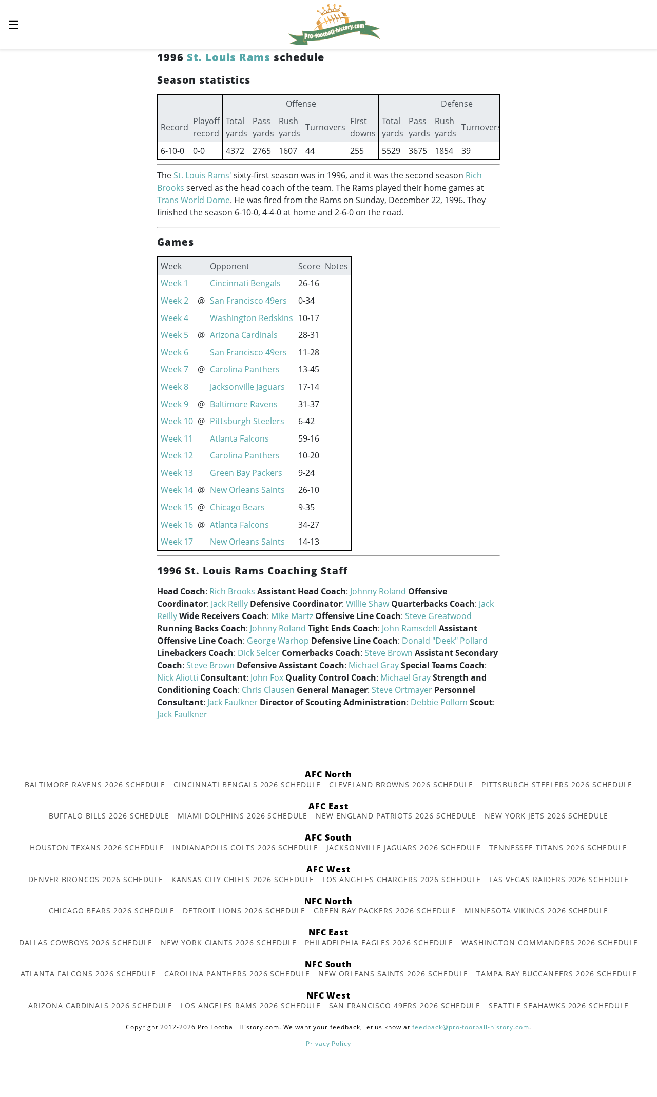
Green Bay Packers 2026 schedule (385, 910)
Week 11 (177, 438)
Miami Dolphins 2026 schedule (242, 816)
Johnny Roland (378, 591)
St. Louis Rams (228, 57)
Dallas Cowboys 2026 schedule (85, 942)
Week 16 (177, 524)
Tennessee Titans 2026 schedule (558, 847)
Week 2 (174, 300)
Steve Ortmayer (402, 689)
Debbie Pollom (439, 702)
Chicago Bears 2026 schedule (112, 910)
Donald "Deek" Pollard (445, 640)
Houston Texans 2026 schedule (97, 847)
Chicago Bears (237, 507)
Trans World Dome (193, 200)
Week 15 (177, 507)
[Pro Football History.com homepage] (334, 23)
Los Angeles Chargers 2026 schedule (401, 879)
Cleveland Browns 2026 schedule (401, 784)
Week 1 (174, 283)
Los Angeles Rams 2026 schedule (251, 1005)
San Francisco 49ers (248, 300)
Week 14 (177, 489)
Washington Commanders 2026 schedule (549, 942)
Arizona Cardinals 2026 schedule (100, 1005)
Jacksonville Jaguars (247, 386)
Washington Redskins (251, 318)
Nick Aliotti (177, 677)
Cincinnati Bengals (245, 283)
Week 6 (174, 352)
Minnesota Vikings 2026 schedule (536, 910)
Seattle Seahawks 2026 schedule (559, 1005)
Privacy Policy (328, 1043)
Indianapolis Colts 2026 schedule (245, 847)
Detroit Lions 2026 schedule (244, 910)
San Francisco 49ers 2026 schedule (405, 1005)
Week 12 (177, 455)
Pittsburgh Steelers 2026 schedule (556, 784)
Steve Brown (388, 653)
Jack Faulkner (232, 702)
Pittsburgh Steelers (247, 421)
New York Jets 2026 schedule (546, 816)
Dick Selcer (259, 653)
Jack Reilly (229, 603)
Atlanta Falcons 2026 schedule (89, 974)
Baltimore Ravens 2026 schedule (95, 784)
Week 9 (174, 404)
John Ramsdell (409, 628)
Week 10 (177, 421)
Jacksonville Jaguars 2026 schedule (403, 847)
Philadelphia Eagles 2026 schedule (379, 942)
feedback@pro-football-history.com (470, 1027)
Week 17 (177, 541)
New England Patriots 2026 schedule (396, 816)
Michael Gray (374, 665)
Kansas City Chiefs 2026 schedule (242, 879)
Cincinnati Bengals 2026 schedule (247, 784)
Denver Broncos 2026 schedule (95, 879)
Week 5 (174, 335)
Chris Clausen (268, 689)
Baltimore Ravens (244, 404)
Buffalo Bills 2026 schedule (109, 816)
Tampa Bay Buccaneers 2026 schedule (556, 974)
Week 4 (174, 318)
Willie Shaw (367, 603)
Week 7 (174, 369)
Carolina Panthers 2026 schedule (237, 974)
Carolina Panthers (245, 369)
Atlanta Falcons (239, 438)
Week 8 (174, 386)
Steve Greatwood (438, 616)
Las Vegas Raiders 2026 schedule (559, 879)
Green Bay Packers (246, 472)
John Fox (266, 677)
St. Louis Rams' (202, 175)
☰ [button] (14, 24)
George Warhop (278, 640)
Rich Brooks (232, 591)
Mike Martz (292, 616)
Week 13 (177, 472)
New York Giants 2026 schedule (229, 942)
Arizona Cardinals (244, 335)
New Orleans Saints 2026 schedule (393, 974)
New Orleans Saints (247, 489)
